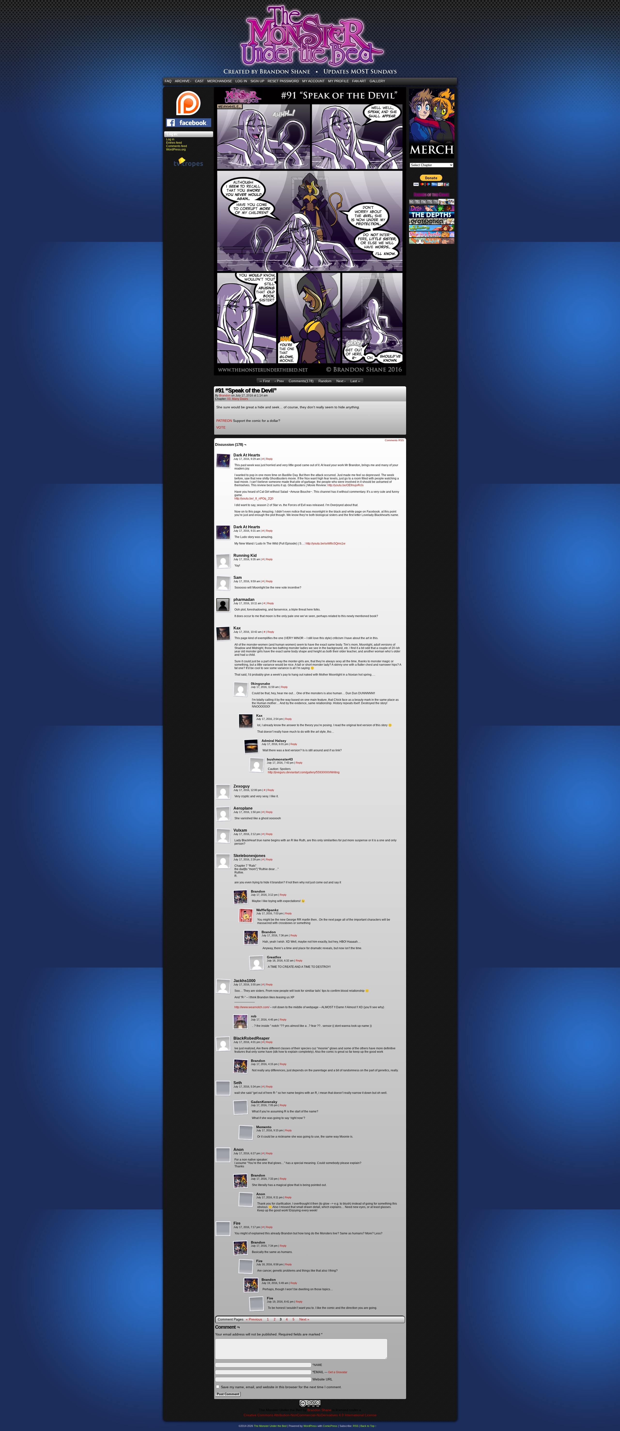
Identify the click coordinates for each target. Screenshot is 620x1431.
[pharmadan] (223, 605)
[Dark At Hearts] (223, 461)
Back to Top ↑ (368, 1425)
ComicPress (330, 1425)
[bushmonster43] (256, 765)
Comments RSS (394, 440)
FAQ (168, 81)
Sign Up (257, 81)
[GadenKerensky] (240, 1107)
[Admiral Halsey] (251, 746)
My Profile (338, 81)
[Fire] (223, 1229)
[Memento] (246, 1132)
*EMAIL (329, 1372)
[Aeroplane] (223, 814)
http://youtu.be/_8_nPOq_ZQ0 (253, 498)
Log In (241, 81)
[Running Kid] (223, 561)
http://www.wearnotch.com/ (251, 1007)
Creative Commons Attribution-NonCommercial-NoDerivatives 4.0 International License (310, 1415)
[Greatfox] (256, 963)
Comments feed (176, 146)
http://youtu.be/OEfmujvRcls (345, 485)
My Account (313, 81)
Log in (170, 139)
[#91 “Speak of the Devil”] (310, 374)
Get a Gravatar (337, 1372)
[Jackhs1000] (223, 986)
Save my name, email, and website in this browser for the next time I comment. (281, 1387)
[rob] (240, 1022)
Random (325, 381)
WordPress (310, 1425)
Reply (269, 458)
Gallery (377, 81)
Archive (183, 81)
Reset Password (283, 81)
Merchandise (219, 81)
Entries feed (174, 142)
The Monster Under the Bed (339, 39)
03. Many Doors (237, 399)
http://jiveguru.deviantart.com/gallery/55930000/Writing (304, 772)
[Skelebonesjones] (223, 861)
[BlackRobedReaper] (223, 1044)
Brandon (225, 395)
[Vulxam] (223, 836)
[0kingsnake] (240, 689)
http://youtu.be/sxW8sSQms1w (325, 543)
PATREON (224, 421)
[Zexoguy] (223, 792)
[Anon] (223, 1155)
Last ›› (355, 381)
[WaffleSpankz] (246, 916)
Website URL (322, 1379)
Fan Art (359, 81)
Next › (341, 381)
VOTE (220, 427)
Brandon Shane (319, 1410)
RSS (355, 1425)
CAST (199, 81)
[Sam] (223, 583)
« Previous (254, 1319)
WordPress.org (176, 149)
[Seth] (223, 1088)
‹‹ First (265, 381)
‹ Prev (279, 381)
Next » (304, 1319)
